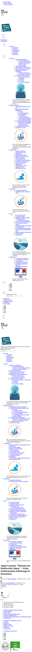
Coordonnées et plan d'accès (10, 631)
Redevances (12, 257)
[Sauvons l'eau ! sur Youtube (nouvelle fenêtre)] (11, 288)
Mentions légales (7, 624)
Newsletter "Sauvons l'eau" (21, 161)
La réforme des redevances (21, 259)
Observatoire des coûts (20, 168)
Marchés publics (7, 618)
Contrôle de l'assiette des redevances (18, 546)
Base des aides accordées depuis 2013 (18, 515)
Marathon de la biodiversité (21, 156)
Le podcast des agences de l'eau (22, 160)
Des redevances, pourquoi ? (22, 258)
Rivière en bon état (19, 157)
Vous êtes (12, 46)
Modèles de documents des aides (23, 221)
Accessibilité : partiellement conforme (12, 620)
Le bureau (20, 111)
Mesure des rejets (19, 233)
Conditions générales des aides (22, 217)
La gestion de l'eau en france (22, 75)
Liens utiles (6, 623)
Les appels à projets (20, 216)
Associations (15, 51)
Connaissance (13, 149)
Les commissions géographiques (22, 115)
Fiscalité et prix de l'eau (23, 72)
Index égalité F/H (8, 611)
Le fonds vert (18, 234)
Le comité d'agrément (23, 113)
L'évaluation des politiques (24, 74)
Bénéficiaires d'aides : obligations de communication (23, 226)
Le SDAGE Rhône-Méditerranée (23, 121)
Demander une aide (20, 219)
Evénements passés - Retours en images (19, 481)
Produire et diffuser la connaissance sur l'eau (20, 151)
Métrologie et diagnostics (21, 266)
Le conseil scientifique (23, 117)
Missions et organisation (21, 59)
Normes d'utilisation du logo (10, 615)
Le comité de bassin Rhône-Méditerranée (19, 408)
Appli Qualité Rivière (20, 159)
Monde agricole (16, 50)
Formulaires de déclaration (21, 262)
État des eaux (18, 153)
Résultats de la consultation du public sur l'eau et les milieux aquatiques (24, 124)
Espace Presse (4, 41)
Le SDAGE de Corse (20, 127)
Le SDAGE (21, 79)
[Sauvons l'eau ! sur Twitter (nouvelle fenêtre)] (11, 285)
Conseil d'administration (24, 60)
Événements (12, 189)
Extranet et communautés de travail (12, 614)
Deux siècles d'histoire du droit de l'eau (24, 77)
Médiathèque (18, 164)
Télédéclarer (18, 267)
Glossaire (6, 621)
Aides (11, 213)
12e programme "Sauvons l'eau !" (23, 67)
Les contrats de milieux (23, 82)
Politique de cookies (8, 625)
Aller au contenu (7, 3)
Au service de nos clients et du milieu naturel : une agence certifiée (24, 63)
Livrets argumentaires (20, 162)
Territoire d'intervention (20, 66)
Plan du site (6, 627)
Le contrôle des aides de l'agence (23, 228)
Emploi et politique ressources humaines (13, 610)
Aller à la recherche (8, 4)
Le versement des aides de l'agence (18, 510)
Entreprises (15, 49)
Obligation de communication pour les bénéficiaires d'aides (17, 616)
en (4, 37)
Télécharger (3, 585)
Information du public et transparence (21, 70)
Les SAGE (21, 80)
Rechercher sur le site (12, 294)
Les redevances (19, 261)
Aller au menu (7, 1)
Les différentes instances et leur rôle (18, 406)
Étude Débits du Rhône (20, 155)
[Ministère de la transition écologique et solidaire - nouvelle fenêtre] (5, 16)
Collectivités (15, 47)
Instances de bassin (14, 105)
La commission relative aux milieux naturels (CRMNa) (24, 119)
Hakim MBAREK (11, 579)
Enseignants (15, 54)
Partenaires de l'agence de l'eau (22, 68)
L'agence (12, 58)
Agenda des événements (21, 190)
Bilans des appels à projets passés (23, 232)
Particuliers (15, 52)
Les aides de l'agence (20, 215)
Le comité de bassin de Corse (22, 126)
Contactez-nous (7, 628)
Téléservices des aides (23, 220)
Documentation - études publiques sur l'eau (21, 166)
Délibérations (4, 39)
